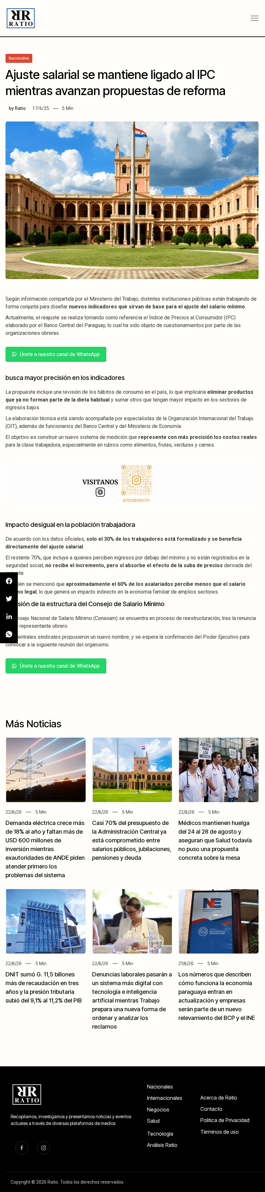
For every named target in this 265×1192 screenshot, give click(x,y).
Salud (153, 1121)
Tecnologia (160, 1133)
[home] (21, 18)
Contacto (211, 1109)
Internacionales (164, 1098)
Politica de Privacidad (224, 1120)
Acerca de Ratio (218, 1097)
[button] (255, 18)
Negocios (158, 1109)
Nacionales (160, 1086)
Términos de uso (219, 1132)
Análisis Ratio (162, 1145)
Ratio (20, 108)
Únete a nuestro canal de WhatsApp (60, 354)
